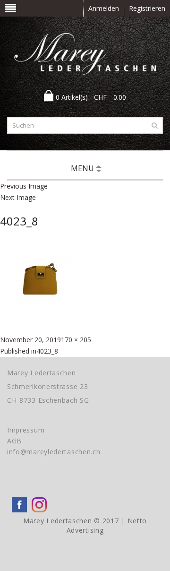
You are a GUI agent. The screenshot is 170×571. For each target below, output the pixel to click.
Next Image (18, 197)
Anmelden (103, 8)
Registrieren (147, 8)
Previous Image (24, 186)
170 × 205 (76, 339)
